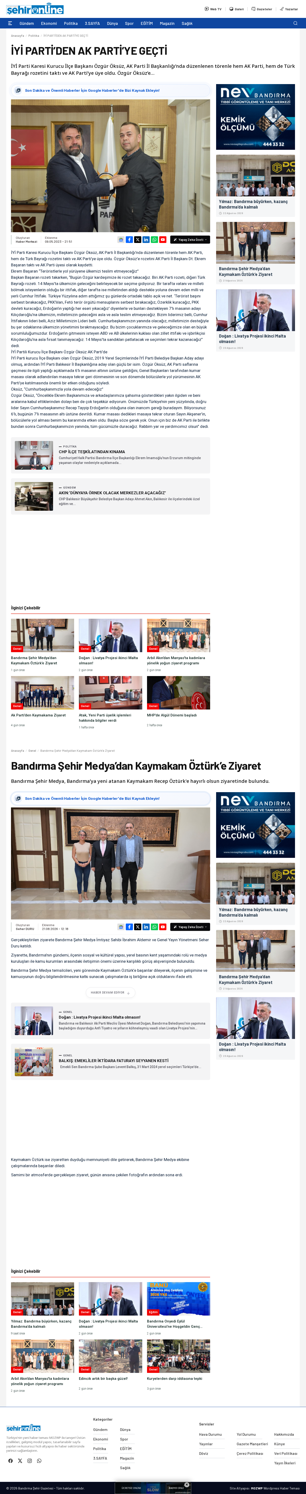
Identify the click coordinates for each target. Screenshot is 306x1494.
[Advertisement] (110, 559)
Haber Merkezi (26, 241)
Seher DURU (25, 929)
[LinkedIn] (146, 239)
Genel (32, 750)
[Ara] (295, 23)
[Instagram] (29, 1460)
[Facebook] (129, 239)
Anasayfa (17, 36)
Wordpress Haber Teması (281, 1488)
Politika (33, 36)
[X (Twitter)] (137, 239)
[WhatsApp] (154, 239)
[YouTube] (162, 239)
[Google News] (121, 239)
